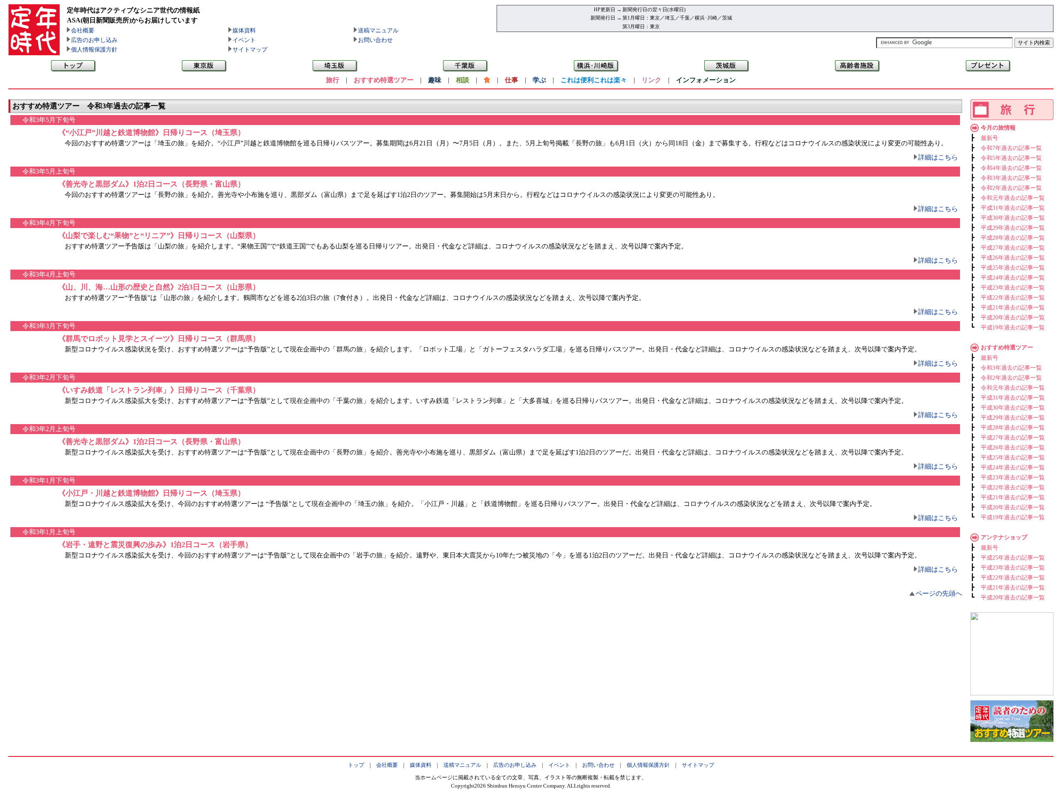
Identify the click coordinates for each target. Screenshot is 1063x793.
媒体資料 (244, 30)
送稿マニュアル (378, 30)
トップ (356, 765)
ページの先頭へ (939, 593)
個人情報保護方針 (94, 50)
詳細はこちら (938, 157)
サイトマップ (250, 50)
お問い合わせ (375, 40)
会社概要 (82, 30)
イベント (244, 40)
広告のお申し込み (94, 40)
